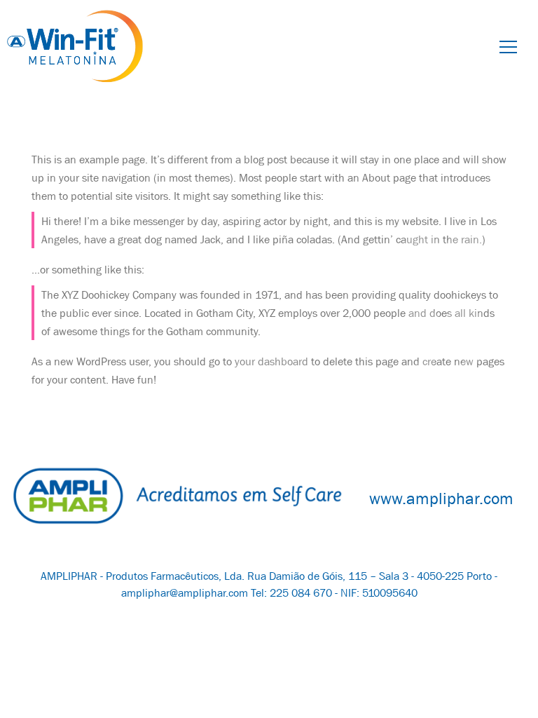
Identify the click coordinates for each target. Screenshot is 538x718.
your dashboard (271, 361)
